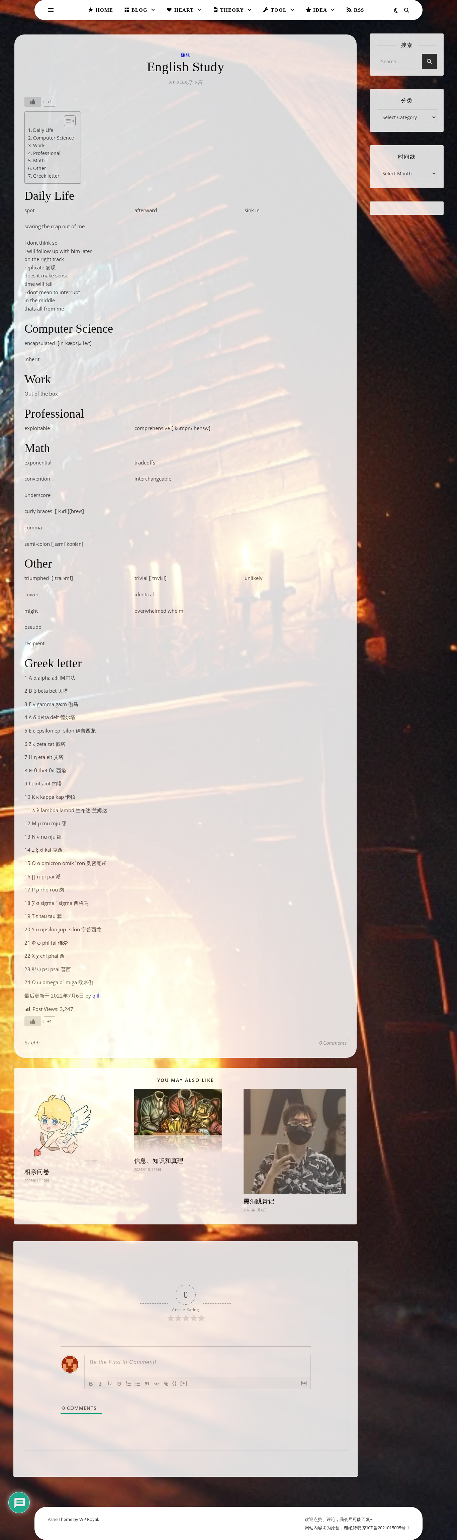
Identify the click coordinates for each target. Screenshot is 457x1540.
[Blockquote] (147, 1384)
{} (174, 1383)
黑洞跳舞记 (259, 1201)
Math (39, 160)
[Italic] (100, 1384)
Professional (47, 153)
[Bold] (91, 1384)
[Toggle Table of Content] (66, 120)
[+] (184, 1383)
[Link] (166, 1384)
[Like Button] (32, 102)
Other (39, 168)
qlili (96, 995)
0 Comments (333, 1042)
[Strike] (119, 1384)
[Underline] (109, 1384)
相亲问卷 (36, 1172)
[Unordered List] (138, 1384)
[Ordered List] (128, 1384)
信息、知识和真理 (159, 1161)
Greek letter (46, 176)
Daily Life (43, 130)
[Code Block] (156, 1384)
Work (38, 145)
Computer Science (53, 138)
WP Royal (88, 1519)
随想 (185, 55)
